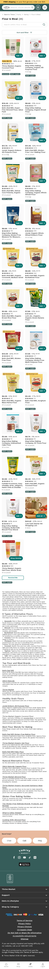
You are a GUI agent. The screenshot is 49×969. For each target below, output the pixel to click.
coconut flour (28, 718)
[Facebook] (14, 857)
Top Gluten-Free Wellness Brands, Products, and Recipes (22, 805)
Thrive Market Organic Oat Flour (15, 743)
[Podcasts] (35, 857)
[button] (44, 7)
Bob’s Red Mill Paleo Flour (13, 752)
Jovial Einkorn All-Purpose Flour (15, 706)
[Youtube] (24, 857)
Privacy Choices (24, 927)
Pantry (19, 14)
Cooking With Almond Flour (14, 820)
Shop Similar (15, 558)
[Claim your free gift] (38, 7)
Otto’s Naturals (8, 681)
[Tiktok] (29, 857)
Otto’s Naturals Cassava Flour (14, 766)
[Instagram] (19, 857)
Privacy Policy (24, 924)
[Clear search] (32, 7)
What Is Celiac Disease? (12, 813)
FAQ (40, 841)
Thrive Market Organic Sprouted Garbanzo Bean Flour (22, 786)
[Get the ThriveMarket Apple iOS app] (24, 864)
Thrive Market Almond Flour (14, 777)
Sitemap (24, 939)
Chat (9, 841)
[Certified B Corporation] (14, 878)
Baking (26, 14)
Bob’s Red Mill (8, 670)
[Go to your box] (44, 7)
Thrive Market (8, 690)
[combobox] (18, 7)
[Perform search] (6, 7)
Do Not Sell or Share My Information (25, 933)
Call (24, 841)
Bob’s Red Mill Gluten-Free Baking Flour (18, 734)
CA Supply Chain (24, 930)
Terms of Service (24, 921)
